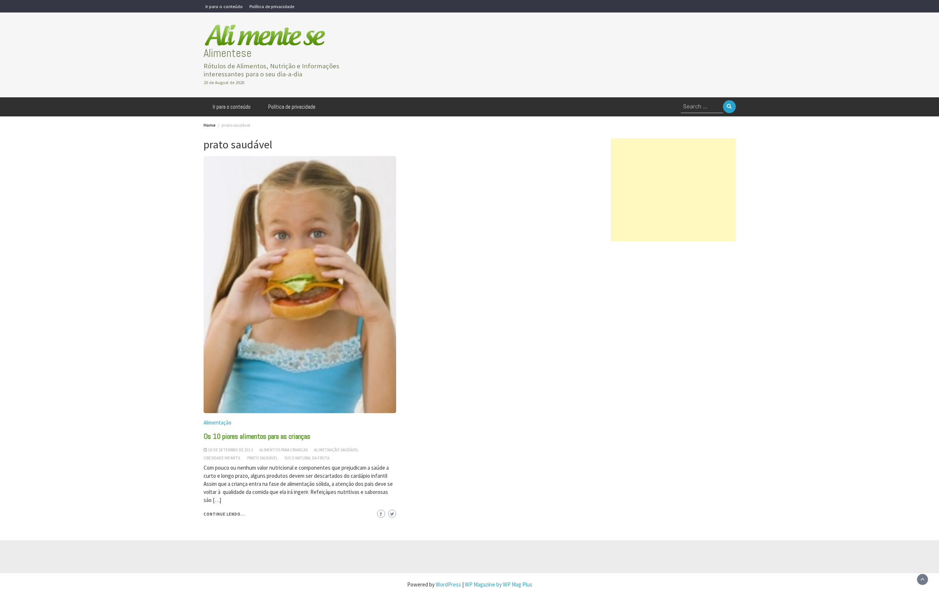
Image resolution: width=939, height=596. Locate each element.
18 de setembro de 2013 (230, 449)
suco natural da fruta (306, 457)
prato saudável (262, 457)
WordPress (448, 584)
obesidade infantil (222, 457)
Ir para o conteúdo (224, 6)
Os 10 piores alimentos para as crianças (257, 436)
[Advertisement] (673, 189)
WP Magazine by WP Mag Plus (498, 584)
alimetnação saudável (336, 449)
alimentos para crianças (283, 449)
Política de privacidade (271, 6)
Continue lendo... (224, 514)
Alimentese (228, 53)
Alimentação (217, 422)
